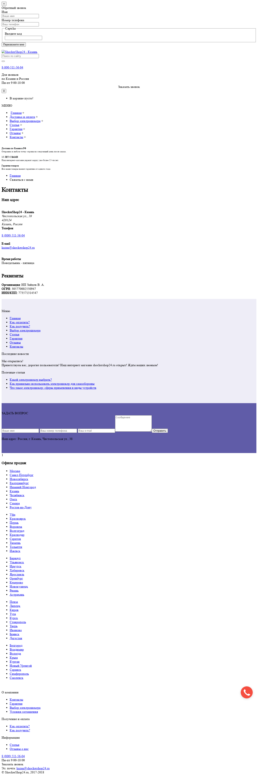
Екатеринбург (19, 483)
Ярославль (17, 574)
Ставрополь (18, 622)
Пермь (14, 523)
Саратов (15, 539)
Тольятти (16, 547)
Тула (13, 614)
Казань (14, 491)
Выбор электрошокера (25, 330)
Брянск (14, 634)
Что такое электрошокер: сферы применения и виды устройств (53, 388)
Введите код (13, 34)
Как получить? (20, 326)
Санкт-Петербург (21, 475)
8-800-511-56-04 (12, 67)
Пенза (14, 602)
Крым (14, 657)
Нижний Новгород (23, 487)
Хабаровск (17, 570)
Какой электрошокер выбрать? (31, 380)
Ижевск (15, 551)
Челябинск (17, 495)
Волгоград (17, 531)
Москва (15, 471)
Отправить (159, 430)
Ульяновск (17, 562)
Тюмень (15, 543)
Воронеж (16, 527)
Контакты (16, 346)
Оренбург (16, 578)
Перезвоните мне (13, 44)
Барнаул (15, 558)
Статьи (14, 334)
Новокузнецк (19, 586)
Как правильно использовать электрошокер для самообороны (52, 384)
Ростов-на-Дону (21, 507)
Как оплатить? (20, 322)
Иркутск (15, 566)
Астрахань (17, 594)
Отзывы (15, 342)
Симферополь (19, 674)
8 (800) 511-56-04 (13, 756)
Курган (15, 661)
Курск (14, 618)
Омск (13, 499)
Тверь (14, 626)
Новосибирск (19, 479)
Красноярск (18, 518)
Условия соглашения (24, 712)
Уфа (12, 514)
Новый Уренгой (21, 666)
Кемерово (16, 582)
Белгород (16, 645)
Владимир (17, 649)
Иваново (16, 630)
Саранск (15, 670)
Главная (15, 318)
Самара (15, 503)
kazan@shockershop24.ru (33, 768)
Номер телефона (13, 20)
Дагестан (16, 638)
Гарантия (16, 338)
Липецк (15, 606)
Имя (4, 12)
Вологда (15, 653)
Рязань (14, 590)
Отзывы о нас (19, 749)
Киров (14, 610)
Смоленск (16, 678)
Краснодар (17, 535)
